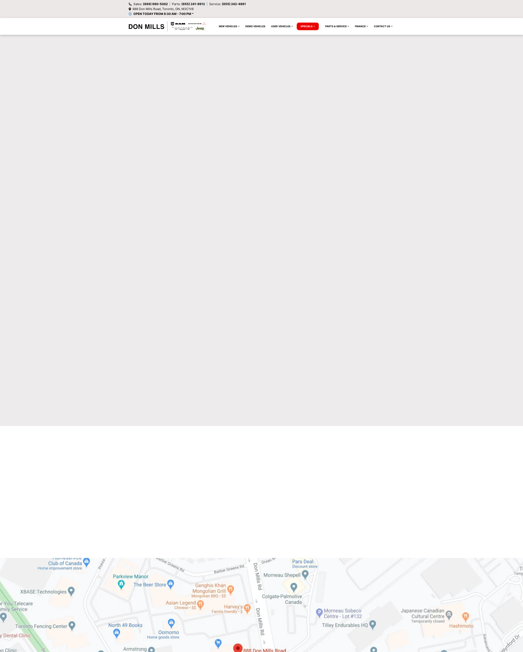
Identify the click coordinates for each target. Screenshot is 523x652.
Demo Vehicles (255, 26)
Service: (227, 4)
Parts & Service (336, 26)
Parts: (188, 4)
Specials (307, 26)
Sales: (150, 4)
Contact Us (382, 26)
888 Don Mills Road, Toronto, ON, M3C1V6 (163, 9)
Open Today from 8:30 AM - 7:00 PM (162, 14)
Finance (360, 26)
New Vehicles (228, 26)
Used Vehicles (281, 26)
